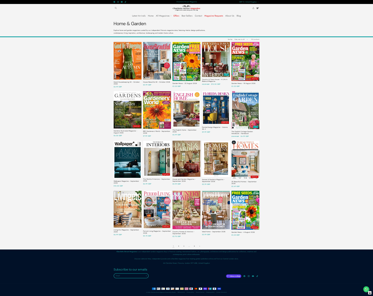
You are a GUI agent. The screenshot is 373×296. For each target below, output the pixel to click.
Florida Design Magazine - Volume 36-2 (215, 128)
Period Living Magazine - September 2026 (157, 232)
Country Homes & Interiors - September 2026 (183, 232)
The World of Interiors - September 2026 (156, 180)
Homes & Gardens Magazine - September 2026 (213, 180)
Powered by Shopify (170, 292)
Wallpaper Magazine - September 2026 (126, 182)
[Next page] (199, 246)
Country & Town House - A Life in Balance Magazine (214, 80)
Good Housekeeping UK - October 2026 (127, 83)
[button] (116, 8)
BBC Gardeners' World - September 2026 (156, 132)
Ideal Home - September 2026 (213, 232)
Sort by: (230, 39)
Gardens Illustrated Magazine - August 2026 (125, 132)
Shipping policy (210, 292)
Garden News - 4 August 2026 (243, 232)
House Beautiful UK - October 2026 (156, 82)
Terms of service (200, 292)
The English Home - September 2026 (185, 131)
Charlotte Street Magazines (158, 292)
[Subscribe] (146, 275)
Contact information (222, 292)
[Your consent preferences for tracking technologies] (369, 292)
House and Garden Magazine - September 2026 (184, 180)
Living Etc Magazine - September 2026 (126, 231)
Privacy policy (190, 292)
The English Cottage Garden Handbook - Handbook (242, 132)
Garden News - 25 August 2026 (185, 83)
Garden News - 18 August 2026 (243, 83)
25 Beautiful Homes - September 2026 (244, 182)
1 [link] (173, 246)
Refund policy (181, 292)
